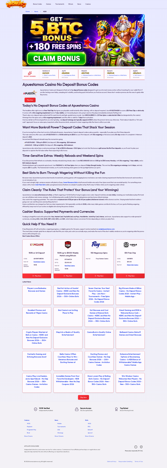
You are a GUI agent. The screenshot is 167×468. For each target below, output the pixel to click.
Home (28, 11)
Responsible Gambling (125, 461)
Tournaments (59, 4)
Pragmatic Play (31, 430)
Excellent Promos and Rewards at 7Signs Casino (36, 311)
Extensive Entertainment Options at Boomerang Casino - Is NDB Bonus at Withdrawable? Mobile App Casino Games (130, 359)
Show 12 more (59, 436)
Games (48, 4)
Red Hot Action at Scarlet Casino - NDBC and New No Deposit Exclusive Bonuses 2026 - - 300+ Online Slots (68, 292)
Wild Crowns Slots (45, 75)
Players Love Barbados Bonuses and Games (36, 289)
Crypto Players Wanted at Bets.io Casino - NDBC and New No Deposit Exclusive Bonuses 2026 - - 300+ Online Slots (37, 337)
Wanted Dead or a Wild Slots (88, 75)
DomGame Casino (39, 262)
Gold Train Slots (40, 185)
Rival (28, 433)
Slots (86, 420)
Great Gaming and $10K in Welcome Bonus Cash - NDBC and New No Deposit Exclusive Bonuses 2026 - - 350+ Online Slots (130, 315)
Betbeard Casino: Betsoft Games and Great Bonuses (130, 333)
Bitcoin (70, 4)
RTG (89, 426)
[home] (16, 7)
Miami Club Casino (132, 265)
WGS (28, 423)
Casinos (88, 4)
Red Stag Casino (70, 265)
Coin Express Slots (65, 75)
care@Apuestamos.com (106, 229)
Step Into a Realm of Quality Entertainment (68, 333)
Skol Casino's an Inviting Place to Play (68, 311)
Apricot (90, 433)
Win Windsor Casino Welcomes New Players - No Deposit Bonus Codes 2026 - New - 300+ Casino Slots (130, 380)
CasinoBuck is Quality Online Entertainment (99, 333)
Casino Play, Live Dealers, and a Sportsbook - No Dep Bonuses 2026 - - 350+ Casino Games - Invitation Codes (37, 381)
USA (58, 430)
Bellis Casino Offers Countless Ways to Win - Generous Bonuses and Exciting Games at (68, 358)
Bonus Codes (37, 4)
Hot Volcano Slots (136, 75)
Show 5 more (28, 436)
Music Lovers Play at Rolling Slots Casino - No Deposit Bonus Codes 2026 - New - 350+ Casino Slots (99, 380)
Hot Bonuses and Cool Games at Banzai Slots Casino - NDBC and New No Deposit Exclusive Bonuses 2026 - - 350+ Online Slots (99, 315)
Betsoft (90, 430)
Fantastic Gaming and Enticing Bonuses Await (36, 355)
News (79, 4)
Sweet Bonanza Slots (70, 182)
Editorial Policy (111, 461)
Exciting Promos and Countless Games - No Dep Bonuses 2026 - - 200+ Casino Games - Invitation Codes (99, 359)
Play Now (30, 100)
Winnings (60, 433)
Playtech (29, 426)
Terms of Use (139, 461)
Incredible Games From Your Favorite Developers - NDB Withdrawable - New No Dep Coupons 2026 (68, 380)
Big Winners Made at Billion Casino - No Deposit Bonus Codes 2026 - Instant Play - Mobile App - (130, 292)
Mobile (59, 423)
